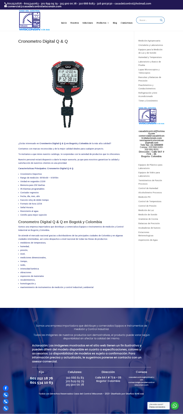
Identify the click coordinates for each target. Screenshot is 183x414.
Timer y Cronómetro (148, 101)
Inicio (64, 23)
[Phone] (6, 395)
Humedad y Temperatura (150, 57)
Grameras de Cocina (148, 219)
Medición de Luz (146, 210)
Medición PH (144, 197)
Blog (115, 23)
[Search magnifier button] (161, 20)
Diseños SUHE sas (135, 393)
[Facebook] (6, 388)
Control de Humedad (148, 188)
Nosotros (74, 23)
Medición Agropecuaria (149, 41)
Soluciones (87, 23)
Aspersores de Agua (148, 240)
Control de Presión (147, 206)
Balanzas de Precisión (149, 223)
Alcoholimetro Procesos (150, 192)
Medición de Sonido (147, 214)
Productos (101, 23)
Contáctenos (127, 23)
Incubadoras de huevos (149, 228)
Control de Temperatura (149, 201)
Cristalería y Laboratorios (150, 45)
